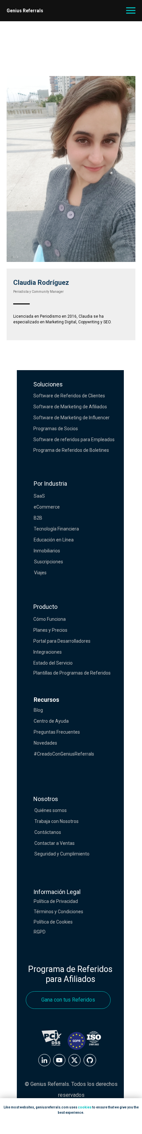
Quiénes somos (50, 810)
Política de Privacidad (56, 901)
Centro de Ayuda (51, 721)
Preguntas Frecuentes (57, 732)
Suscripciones (48, 561)
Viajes (40, 572)
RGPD (40, 931)
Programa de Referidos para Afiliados (70, 974)
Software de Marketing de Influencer (71, 417)
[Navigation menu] (130, 10)
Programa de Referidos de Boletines (71, 450)
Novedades (45, 743)
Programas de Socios (55, 428)
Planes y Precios (50, 630)
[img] (44, 1060)
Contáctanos (47, 832)
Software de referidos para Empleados (74, 439)
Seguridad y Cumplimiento (61, 853)
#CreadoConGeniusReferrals (64, 754)
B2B (38, 518)
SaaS (39, 496)
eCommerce (47, 507)
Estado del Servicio (53, 663)
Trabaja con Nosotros (56, 821)
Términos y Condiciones (58, 911)
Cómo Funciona (49, 619)
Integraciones (47, 652)
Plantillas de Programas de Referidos (72, 673)
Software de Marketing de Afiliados (70, 406)
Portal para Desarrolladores (61, 641)
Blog (38, 710)
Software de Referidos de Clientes (69, 395)
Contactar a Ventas (54, 843)
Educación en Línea (54, 539)
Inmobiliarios (47, 550)
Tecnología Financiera (56, 528)
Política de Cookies (53, 922)
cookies (84, 1107)
